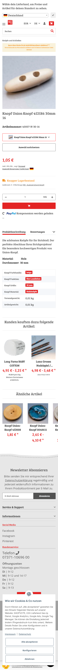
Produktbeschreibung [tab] (14, 231)
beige (29, 272)
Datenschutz (25, 634)
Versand (21, 166)
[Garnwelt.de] (10, 22)
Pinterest (8, 541)
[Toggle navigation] (3, 23)
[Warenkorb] (51, 23)
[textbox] (25, 15)
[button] (44, 23)
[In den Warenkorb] (4, 54)
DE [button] (35, 23)
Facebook (8, 530)
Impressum (10, 634)
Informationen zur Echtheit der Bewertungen (27, 667)
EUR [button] (26, 23)
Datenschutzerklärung (18, 480)
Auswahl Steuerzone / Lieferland (15, 169)
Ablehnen (30, 659)
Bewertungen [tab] (37, 231)
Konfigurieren (30, 650)
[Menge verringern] (6, 197)
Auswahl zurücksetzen (29, 147)
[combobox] (25, 15)
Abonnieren (44, 496)
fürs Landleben (33, 278)
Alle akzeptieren (29, 642)
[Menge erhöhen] (52, 197)
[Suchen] (52, 31)
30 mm (29, 285)
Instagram (8, 536)
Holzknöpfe (31, 291)
